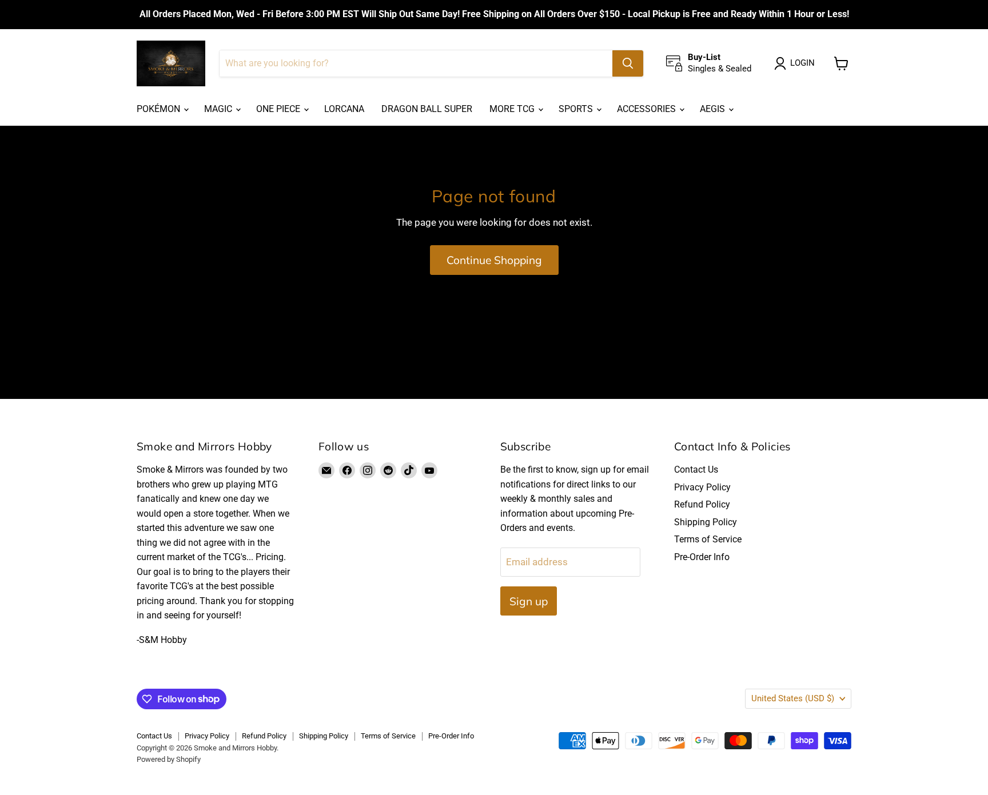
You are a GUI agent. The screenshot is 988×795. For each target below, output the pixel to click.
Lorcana (344, 108)
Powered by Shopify (169, 759)
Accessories (647, 108)
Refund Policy (702, 504)
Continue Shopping (494, 260)
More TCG (513, 108)
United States (792, 698)
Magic (219, 108)
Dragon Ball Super (426, 108)
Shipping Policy (705, 522)
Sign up (528, 601)
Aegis (713, 108)
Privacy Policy (702, 487)
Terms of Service (708, 539)
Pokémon (159, 108)
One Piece (279, 108)
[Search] (627, 63)
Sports (577, 108)
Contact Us (696, 469)
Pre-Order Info (702, 557)
